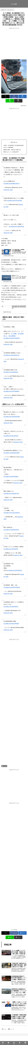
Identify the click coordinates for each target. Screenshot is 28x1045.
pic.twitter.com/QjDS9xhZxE (11, 520)
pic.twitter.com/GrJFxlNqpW (11, 612)
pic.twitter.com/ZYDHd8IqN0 (11, 386)
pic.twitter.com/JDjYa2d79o (14, 560)
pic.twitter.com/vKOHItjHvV (11, 595)
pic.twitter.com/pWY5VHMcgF (12, 577)
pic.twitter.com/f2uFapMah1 (11, 468)
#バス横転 (14, 330)
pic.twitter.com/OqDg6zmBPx (12, 445)
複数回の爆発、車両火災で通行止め (12, 149)
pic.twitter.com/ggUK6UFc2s (11, 351)
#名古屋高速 (12, 333)
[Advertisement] (14, 43)
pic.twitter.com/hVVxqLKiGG (14, 199)
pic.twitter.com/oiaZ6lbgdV (11, 367)
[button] (18, 100)
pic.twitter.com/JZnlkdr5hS (11, 539)
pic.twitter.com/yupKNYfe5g (16, 224)
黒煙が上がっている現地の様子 (11, 152)
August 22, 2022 (8, 189)
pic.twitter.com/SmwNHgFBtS (12, 410)
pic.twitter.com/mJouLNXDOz (12, 503)
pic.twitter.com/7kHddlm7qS (11, 484)
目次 (12, 142)
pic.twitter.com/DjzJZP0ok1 (11, 429)
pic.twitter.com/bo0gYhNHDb (12, 335)
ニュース (5, 754)
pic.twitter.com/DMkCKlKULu (12, 183)
